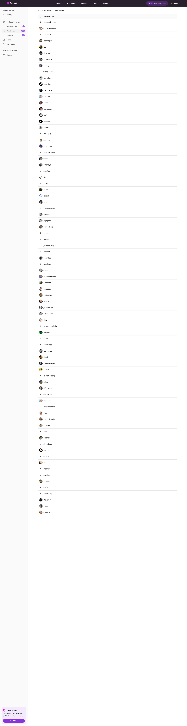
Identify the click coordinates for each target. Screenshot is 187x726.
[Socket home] (12, 3)
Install (15, 721)
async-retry (48, 10)
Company (84, 3)
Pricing (105, 3)
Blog (95, 3)
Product (59, 3)
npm (39, 10)
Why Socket (71, 3)
